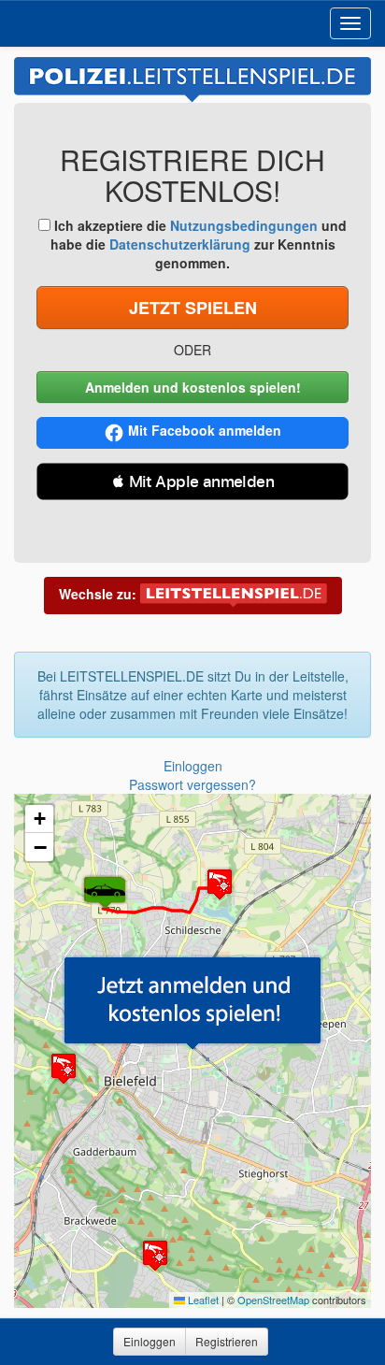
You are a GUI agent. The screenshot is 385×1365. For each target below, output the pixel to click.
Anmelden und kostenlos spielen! (193, 387)
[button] (192, 1003)
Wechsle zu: (99, 593)
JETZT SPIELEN (193, 307)
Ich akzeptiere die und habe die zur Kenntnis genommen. (199, 244)
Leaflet (202, 1299)
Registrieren (226, 1341)
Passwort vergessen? (192, 784)
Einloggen (193, 765)
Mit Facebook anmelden (204, 430)
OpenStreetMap (273, 1299)
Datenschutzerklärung (179, 244)
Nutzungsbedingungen (244, 225)
